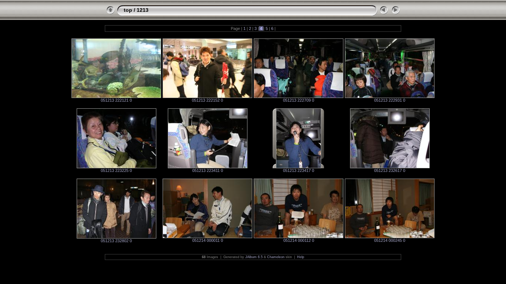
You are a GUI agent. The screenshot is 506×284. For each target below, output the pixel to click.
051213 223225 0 (116, 170)
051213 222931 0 (389, 100)
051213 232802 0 (116, 241)
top (128, 10)
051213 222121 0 (116, 100)
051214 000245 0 (389, 240)
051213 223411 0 (207, 170)
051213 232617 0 (389, 170)
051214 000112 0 (298, 240)
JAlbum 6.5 (254, 257)
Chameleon (275, 257)
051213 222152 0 (207, 100)
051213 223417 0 (298, 170)
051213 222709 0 (298, 100)
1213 (143, 10)
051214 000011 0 (207, 240)
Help (300, 257)
